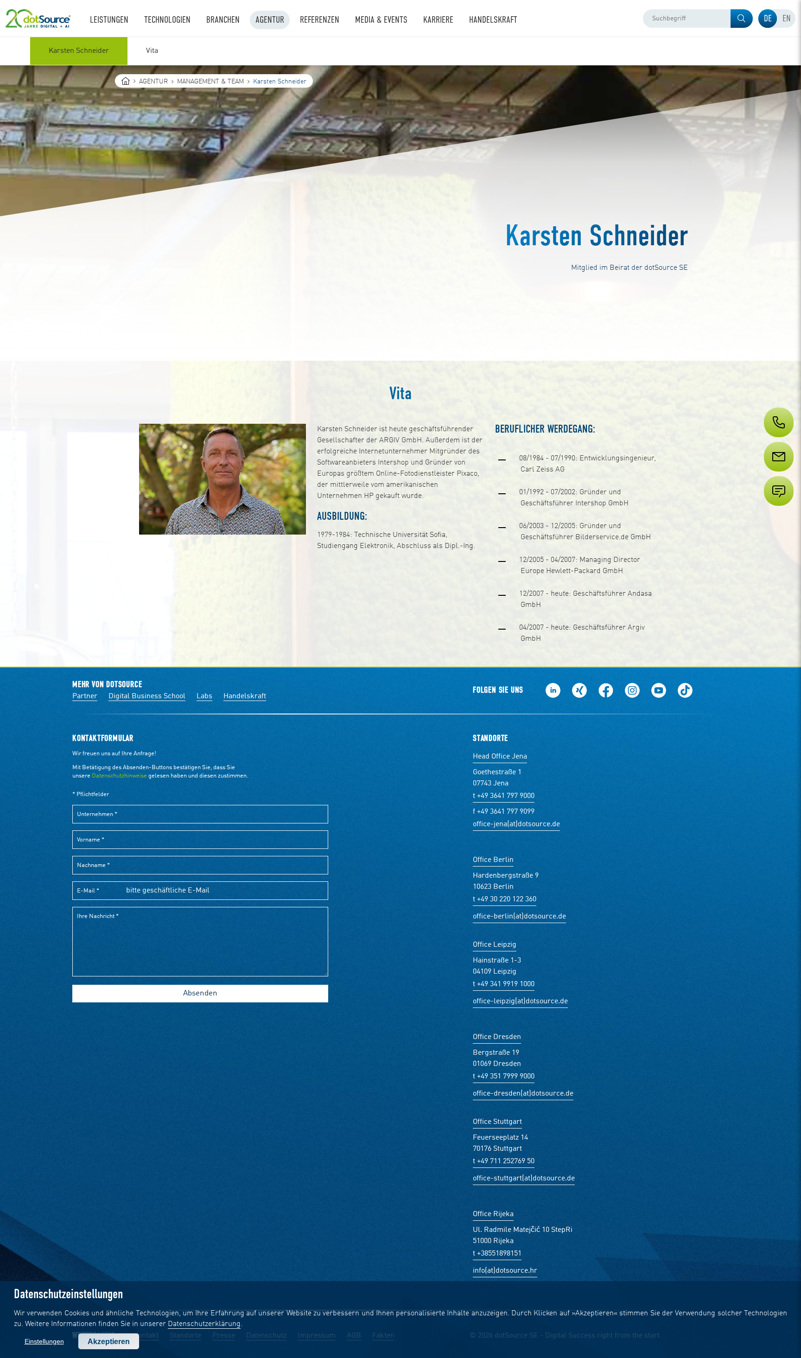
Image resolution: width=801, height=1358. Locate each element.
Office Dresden (497, 1037)
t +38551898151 (497, 1253)
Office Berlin (493, 860)
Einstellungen (44, 1341)
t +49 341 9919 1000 (503, 984)
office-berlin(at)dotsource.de (519, 916)
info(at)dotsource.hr (505, 1271)
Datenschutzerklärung (204, 1324)
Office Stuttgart (497, 1122)
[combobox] (698, 18)
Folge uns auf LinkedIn (553, 690)
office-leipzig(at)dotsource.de (520, 1001)
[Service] (778, 474)
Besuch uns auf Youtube (658, 690)
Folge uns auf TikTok (685, 690)
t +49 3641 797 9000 (503, 796)
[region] (400, 51)
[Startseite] (125, 81)
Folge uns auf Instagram (632, 690)
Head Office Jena (500, 756)
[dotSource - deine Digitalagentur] (38, 18)
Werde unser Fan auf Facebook (605, 690)
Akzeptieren (109, 1341)
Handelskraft (244, 696)
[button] (742, 18)
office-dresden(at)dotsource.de (523, 1093)
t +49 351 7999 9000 (503, 1076)
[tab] (767, 18)
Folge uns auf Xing (579, 690)
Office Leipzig (494, 945)
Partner (84, 696)
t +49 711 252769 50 (503, 1161)
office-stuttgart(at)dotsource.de (524, 1178)
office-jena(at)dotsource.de (516, 824)
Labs (204, 696)
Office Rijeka (493, 1214)
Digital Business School (146, 696)
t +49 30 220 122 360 (504, 899)
